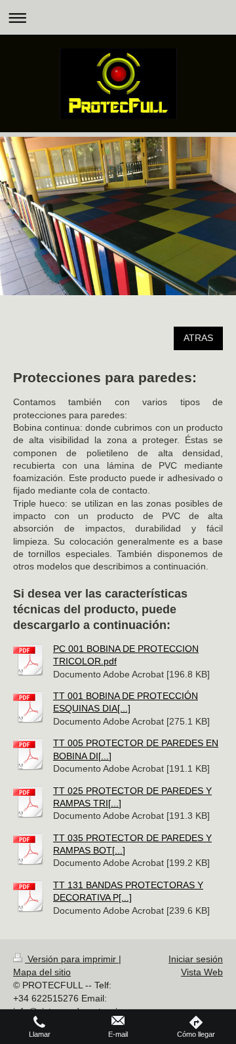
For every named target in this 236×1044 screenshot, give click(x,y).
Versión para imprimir (72, 959)
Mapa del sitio (42, 972)
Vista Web (202, 972)
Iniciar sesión (195, 959)
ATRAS (198, 338)
